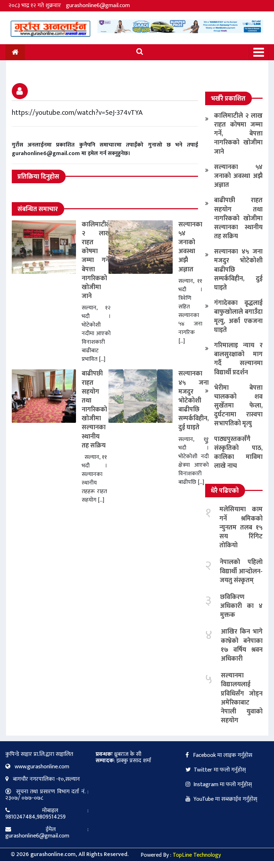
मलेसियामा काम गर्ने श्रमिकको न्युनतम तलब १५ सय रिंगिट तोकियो (241, 527)
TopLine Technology (197, 855)
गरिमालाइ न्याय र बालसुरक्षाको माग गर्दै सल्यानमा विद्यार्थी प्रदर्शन (238, 359)
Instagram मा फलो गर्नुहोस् (222, 784)
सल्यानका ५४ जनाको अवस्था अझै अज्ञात (190, 247)
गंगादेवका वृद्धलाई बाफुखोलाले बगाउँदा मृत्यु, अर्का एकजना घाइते (238, 316)
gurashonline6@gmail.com (98, 5)
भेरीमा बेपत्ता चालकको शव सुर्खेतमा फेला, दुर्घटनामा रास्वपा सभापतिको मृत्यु (238, 406)
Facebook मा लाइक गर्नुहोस (222, 755)
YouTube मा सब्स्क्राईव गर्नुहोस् (225, 799)
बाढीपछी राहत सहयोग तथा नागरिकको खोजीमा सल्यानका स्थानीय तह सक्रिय (94, 409)
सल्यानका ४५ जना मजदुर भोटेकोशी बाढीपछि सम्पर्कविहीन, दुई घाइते (193, 400)
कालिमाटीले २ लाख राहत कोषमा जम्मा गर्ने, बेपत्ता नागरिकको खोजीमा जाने (96, 260)
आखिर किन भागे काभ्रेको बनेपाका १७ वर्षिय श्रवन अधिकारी (242, 645)
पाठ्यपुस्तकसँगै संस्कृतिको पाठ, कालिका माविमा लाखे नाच (238, 453)
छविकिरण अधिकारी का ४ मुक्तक (241, 606)
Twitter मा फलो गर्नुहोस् (220, 770)
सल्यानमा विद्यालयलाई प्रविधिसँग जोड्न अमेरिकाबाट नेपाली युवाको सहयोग (242, 698)
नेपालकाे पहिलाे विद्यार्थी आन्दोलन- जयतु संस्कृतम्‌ (241, 571)
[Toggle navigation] (259, 52)
